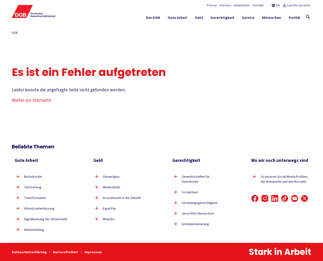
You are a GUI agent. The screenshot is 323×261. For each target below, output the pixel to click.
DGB (15, 32)
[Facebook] (255, 198)
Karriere (225, 5)
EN (278, 5)
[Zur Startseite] (33, 11)
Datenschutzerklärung (29, 252)
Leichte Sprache (298, 5)
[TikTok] (284, 198)
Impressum (93, 252)
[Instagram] (265, 198)
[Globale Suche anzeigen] (308, 17)
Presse (212, 5)
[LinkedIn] (275, 198)
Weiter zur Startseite (31, 100)
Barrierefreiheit (66, 252)
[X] (304, 198)
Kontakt (258, 5)
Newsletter (242, 5)
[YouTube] (294, 198)
